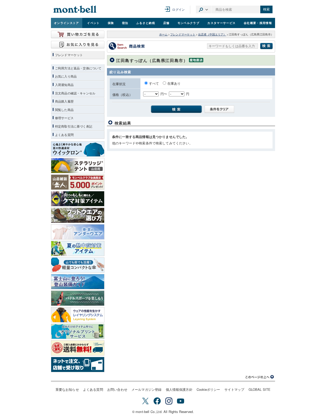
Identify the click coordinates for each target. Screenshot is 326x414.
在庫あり (174, 83)
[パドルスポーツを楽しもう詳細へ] (77, 298)
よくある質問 (93, 389)
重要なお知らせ (67, 389)
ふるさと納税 (145, 23)
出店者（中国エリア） (212, 34)
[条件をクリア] (218, 109)
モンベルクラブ (188, 23)
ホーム (163, 34)
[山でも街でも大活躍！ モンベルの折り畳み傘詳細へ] (77, 265)
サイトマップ (234, 389)
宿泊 (125, 23)
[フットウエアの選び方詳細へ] (77, 215)
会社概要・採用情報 (258, 23)
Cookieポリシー (208, 389)
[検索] (174, 109)
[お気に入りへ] (77, 44)
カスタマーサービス (221, 23)
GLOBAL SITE (260, 389)
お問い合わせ (117, 389)
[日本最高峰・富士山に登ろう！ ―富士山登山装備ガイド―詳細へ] (77, 281)
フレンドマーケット (182, 34)
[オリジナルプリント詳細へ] (77, 331)
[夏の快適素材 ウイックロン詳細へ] (77, 149)
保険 (111, 23)
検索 (266, 9)
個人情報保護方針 (179, 389)
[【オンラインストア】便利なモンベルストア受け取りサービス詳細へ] (77, 364)
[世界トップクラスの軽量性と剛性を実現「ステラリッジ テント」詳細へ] (77, 165)
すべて (154, 83)
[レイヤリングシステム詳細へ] (77, 314)
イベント (93, 23)
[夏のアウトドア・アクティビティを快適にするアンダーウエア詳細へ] (77, 232)
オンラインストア (66, 23)
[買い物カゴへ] (77, 34)
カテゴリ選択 (203, 9)
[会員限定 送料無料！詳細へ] (77, 348)
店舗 (166, 23)
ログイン (178, 9)
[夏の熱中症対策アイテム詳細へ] (77, 248)
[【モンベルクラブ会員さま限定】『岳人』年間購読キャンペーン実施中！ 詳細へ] (77, 182)
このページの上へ (259, 377)
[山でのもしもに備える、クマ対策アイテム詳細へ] (77, 198)
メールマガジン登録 (146, 389)
